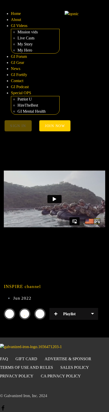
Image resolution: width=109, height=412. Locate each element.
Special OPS (21, 93)
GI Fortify (19, 74)
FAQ (4, 359)
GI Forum (19, 56)
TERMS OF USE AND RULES (26, 367)
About (16, 19)
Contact (17, 81)
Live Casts (25, 38)
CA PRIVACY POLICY (61, 376)
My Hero (24, 50)
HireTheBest (27, 105)
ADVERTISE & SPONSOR (68, 359)
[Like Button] (25, 314)
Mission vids (27, 32)
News (15, 68)
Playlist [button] (69, 314)
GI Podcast (20, 87)
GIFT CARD (26, 359)
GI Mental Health (31, 111)
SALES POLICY (74, 367)
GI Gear (17, 62)
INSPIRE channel (22, 286)
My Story (25, 44)
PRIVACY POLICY (16, 376)
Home (16, 13)
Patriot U (24, 99)
